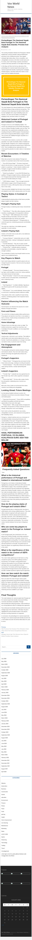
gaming (3, 814)
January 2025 (4, 692)
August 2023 (4, 738)
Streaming (4, 840)
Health (3, 817)
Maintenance (4, 825)
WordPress (26, 932)
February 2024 (5, 721)
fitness (3, 806)
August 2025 (4, 675)
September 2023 (5, 735)
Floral (2, 808)
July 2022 (3, 749)
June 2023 (4, 743)
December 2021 (5, 760)
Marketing (3, 828)
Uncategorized (5, 851)
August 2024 (4, 706)
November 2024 (5, 698)
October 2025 (4, 670)
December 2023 (5, 726)
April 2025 (3, 684)
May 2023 (3, 746)
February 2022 (5, 757)
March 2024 (4, 718)
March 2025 (4, 687)
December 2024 (5, 695)
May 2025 (3, 681)
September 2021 (5, 766)
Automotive (4, 786)
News (2, 831)
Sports (3, 837)
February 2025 (5, 689)
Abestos (3, 783)
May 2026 (3, 661)
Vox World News (13, 5)
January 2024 (4, 723)
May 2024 (3, 715)
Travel (3, 848)
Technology (4, 842)
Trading (3, 845)
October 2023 (4, 732)
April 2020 (3, 771)
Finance (3, 803)
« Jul (2, 925)
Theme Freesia (19, 932)
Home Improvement (6, 820)
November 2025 (5, 667)
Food (2, 811)
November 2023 (5, 729)
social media (4, 834)
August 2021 (4, 769)
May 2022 (3, 752)
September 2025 (5, 672)
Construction (4, 791)
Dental (3, 794)
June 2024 (4, 712)
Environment (4, 800)
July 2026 (3, 658)
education (3, 797)
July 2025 (3, 678)
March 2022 (4, 754)
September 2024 (5, 704)
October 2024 (4, 701)
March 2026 (4, 664)
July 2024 (3, 709)
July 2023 (3, 740)
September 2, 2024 (6, 49)
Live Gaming (4, 823)
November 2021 (5, 763)
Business (3, 789)
